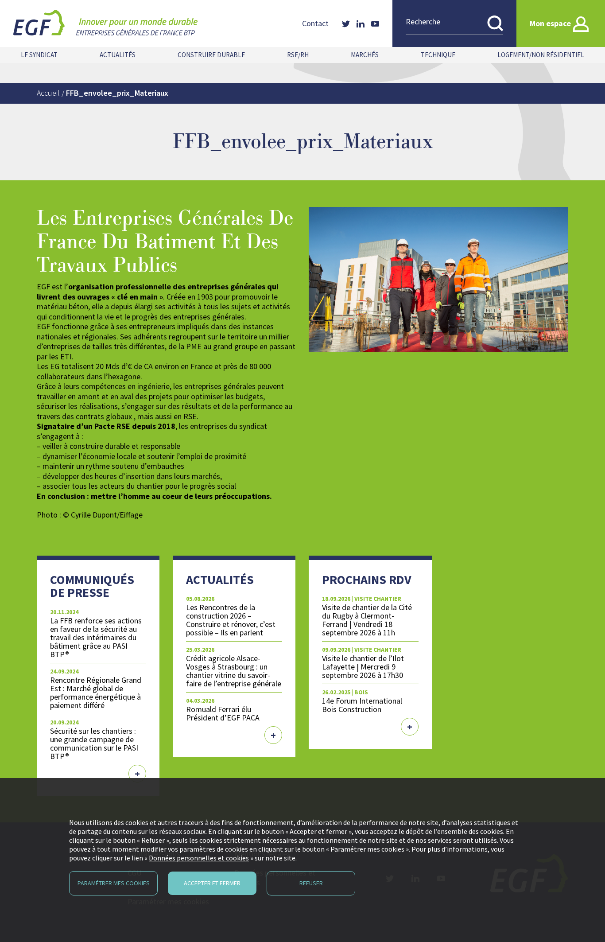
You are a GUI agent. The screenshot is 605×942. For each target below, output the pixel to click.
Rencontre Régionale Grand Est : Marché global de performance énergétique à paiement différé (95, 692)
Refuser (311, 883)
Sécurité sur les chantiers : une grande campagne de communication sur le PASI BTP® (94, 743)
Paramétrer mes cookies (114, 883)
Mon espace (550, 23)
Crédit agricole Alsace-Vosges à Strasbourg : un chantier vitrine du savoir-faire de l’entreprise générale (233, 671)
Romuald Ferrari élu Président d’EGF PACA (223, 713)
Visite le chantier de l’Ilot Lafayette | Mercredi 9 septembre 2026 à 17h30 (363, 666)
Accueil (48, 93)
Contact (315, 23)
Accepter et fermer (212, 883)
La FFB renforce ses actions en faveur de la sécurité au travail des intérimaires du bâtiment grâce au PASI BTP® (96, 637)
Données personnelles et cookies (199, 857)
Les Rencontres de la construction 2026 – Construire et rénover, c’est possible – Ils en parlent (230, 620)
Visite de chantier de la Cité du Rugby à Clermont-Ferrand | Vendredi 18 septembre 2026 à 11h (367, 620)
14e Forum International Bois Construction (362, 705)
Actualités (118, 55)
